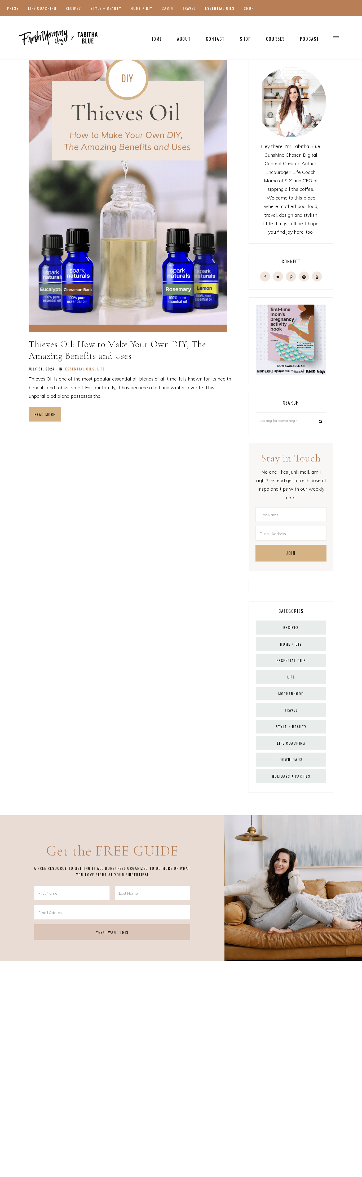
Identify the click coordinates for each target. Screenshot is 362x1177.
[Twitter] (278, 276)
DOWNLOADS (291, 759)
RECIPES (291, 627)
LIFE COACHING (291, 743)
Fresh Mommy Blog (58, 37)
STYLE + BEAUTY (291, 726)
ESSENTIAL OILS (80, 369)
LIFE (101, 369)
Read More (44, 414)
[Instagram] (304, 276)
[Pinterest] (291, 276)
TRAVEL (291, 710)
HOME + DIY (291, 644)
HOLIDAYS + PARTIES (291, 776)
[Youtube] (317, 276)
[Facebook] (265, 276)
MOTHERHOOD (291, 693)
